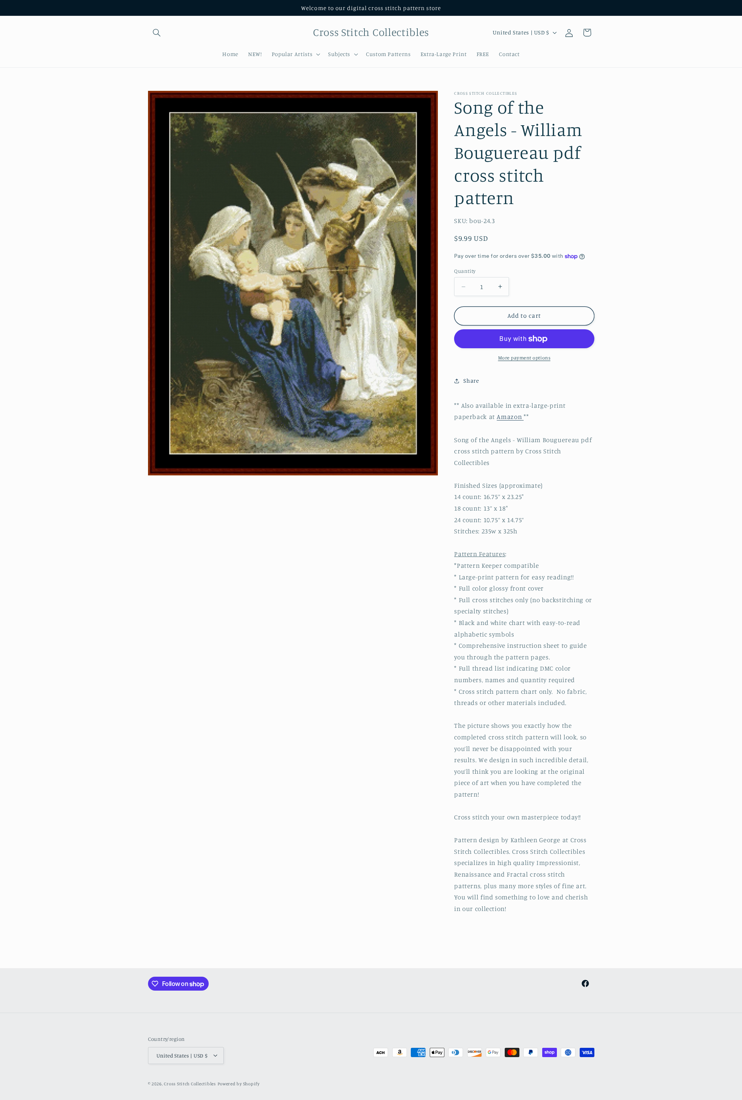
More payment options (524, 358)
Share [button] (471, 380)
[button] (157, 32)
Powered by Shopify (239, 1083)
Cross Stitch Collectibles (190, 1083)
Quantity (464, 271)
